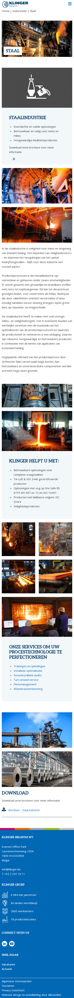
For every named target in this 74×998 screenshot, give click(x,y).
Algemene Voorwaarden (17, 981)
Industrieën (20, 11)
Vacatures (8, 964)
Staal (33, 11)
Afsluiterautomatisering (28, 689)
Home (6, 11)
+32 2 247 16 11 (14, 874)
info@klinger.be (11, 869)
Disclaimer (8, 985)
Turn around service (26, 680)
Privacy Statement (13, 990)
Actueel (7, 969)
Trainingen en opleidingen (29, 666)
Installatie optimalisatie (28, 670)
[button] (70, 4)
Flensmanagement (25, 684)
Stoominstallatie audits (28, 675)
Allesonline (54, 995)
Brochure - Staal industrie (24, 810)
